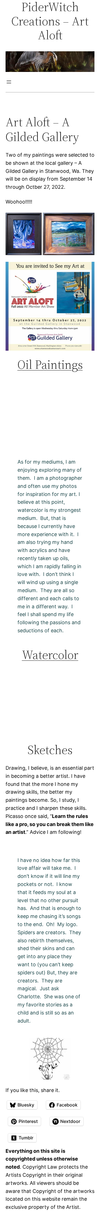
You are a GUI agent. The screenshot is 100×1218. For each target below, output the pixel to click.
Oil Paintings (50, 364)
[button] (24, 234)
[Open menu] (9, 82)
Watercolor (50, 654)
